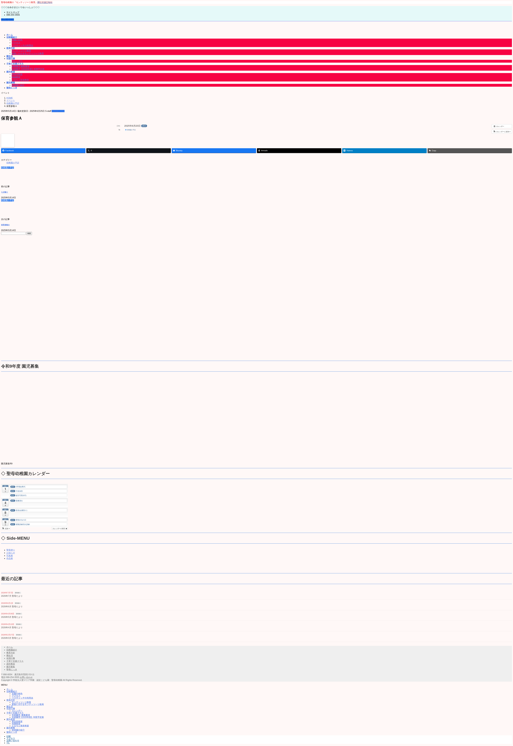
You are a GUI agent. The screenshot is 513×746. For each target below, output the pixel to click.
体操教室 (16, 77)
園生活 (9, 655)
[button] (502, 131)
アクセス (16, 43)
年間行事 (10, 658)
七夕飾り (4, 192)
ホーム (9, 647)
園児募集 (10, 667)
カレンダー (17, 61)
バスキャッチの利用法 (22, 45)
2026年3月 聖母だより (12, 638)
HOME (8, 736)
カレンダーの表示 (59, 528)
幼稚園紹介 (11, 650)
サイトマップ (12, 12)
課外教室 (10, 664)
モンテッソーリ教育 (21, 51)
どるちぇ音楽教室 (20, 80)
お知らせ (10, 553)
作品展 (9, 558)
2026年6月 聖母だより (12, 606)
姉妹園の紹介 (18, 85)
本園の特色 (17, 40)
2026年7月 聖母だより (12, 596)
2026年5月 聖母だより (12, 617)
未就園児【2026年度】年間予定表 (28, 69)
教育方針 (10, 653)
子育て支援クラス (15, 661)
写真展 (9, 555)
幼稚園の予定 (58, 111)
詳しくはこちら (44, 2)
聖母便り (10, 550)
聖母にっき (11, 669)
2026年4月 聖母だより (12, 627)
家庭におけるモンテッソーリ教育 (28, 53)
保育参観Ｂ (5, 225)
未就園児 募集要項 (20, 66)
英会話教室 (17, 74)
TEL (8, 743)
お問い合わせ (7, 19)
